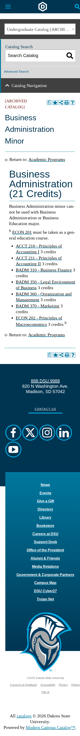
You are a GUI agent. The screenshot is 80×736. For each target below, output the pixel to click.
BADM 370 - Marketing (37, 305)
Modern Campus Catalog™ (50, 727)
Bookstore (45, 526)
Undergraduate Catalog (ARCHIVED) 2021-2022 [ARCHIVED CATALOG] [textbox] (41, 29)
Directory (45, 509)
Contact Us (45, 409)
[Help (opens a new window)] (72, 102)
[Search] (70, 55)
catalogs (24, 715)
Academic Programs (46, 159)
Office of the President (45, 550)
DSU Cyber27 (45, 591)
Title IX (45, 692)
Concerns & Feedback (23, 685)
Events (45, 493)
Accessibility (47, 685)
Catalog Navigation (29, 85)
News (45, 485)
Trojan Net (45, 599)
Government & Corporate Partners (45, 575)
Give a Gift (45, 501)
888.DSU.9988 (45, 380)
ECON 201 (22, 232)
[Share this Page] (60, 102)
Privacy (63, 685)
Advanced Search (16, 71)
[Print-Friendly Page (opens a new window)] (66, 102)
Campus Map (45, 583)
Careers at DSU (45, 534)
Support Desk (45, 542)
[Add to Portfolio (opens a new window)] (55, 102)
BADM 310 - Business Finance (44, 269)
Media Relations (45, 566)
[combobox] (40, 29)
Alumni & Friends (45, 558)
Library (45, 517)
